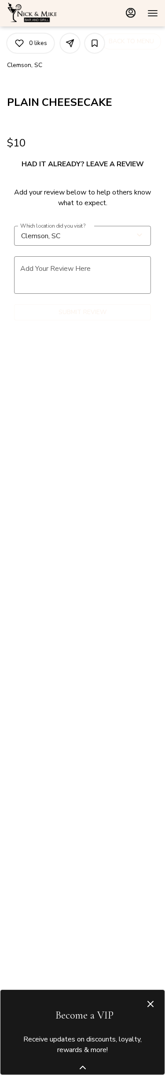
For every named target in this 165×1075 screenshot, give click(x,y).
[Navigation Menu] (152, 13)
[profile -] (130, 12)
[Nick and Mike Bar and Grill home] (46, 13)
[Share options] (70, 43)
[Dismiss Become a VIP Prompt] (150, 1004)
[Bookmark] (94, 43)
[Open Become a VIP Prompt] (82, 1067)
